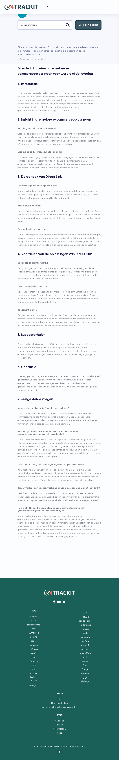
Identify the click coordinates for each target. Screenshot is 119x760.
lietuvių (85, 617)
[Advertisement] (54, 38)
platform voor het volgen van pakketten (59, 707)
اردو (85, 678)
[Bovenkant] (59, 752)
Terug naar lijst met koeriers (31, 59)
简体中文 (85, 682)
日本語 (34, 681)
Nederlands (85, 625)
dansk (34, 641)
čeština (33, 637)
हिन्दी (33, 669)
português (85, 637)
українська (85, 674)
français (33, 661)
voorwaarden (59, 729)
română (85, 641)
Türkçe (85, 669)
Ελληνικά (33, 649)
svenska (85, 661)
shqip (85, 657)
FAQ (59, 699)
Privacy (59, 725)
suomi (33, 657)
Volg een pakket (88, 25)
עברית (33, 665)
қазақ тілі (33, 685)
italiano (33, 677)
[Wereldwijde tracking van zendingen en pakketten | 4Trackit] (21, 7)
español (33, 653)
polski (85, 633)
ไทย (85, 665)
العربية (34, 621)
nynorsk (85, 629)
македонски (85, 621)
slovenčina (85, 649)
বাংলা (33, 629)
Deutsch (34, 645)
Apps (59, 733)
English (33, 617)
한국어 (85, 613)
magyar (33, 673)
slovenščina (85, 653)
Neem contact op (59, 703)
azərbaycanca (33, 625)
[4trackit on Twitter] (64, 602)
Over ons (59, 721)
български (34, 633)
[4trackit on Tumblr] (54, 602)
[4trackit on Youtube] (59, 602)
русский (85, 645)
